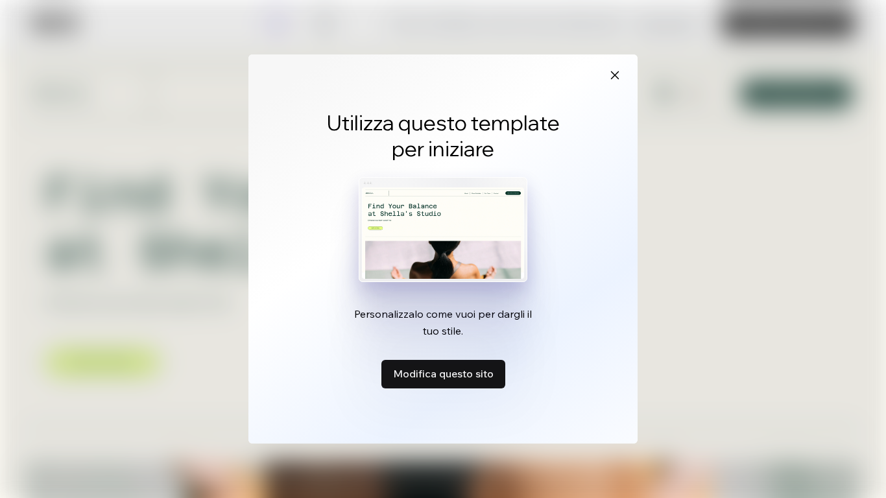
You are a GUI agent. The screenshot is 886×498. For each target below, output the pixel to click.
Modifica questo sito (443, 373)
